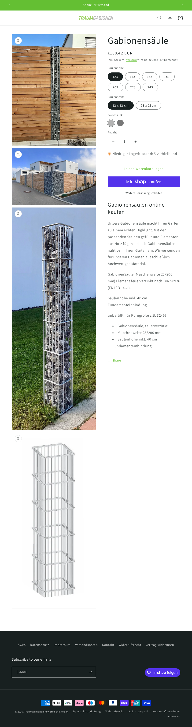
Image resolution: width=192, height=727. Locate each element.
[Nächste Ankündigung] (183, 5)
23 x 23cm (148, 105)
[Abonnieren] (90, 672)
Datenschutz (39, 645)
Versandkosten (86, 645)
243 (150, 87)
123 (115, 77)
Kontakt (108, 645)
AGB (131, 711)
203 (115, 87)
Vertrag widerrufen (160, 645)
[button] (10, 18)
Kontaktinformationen (166, 711)
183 (167, 77)
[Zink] (111, 123)
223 (133, 87)
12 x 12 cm (121, 105)
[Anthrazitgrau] (120, 123)
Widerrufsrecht (130, 645)
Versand (131, 59)
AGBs (22, 645)
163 (149, 77)
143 (132, 77)
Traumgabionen (34, 711)
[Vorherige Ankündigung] (9, 5)
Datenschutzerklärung (87, 711)
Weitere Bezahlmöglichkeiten (144, 193)
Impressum (62, 645)
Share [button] (116, 360)
